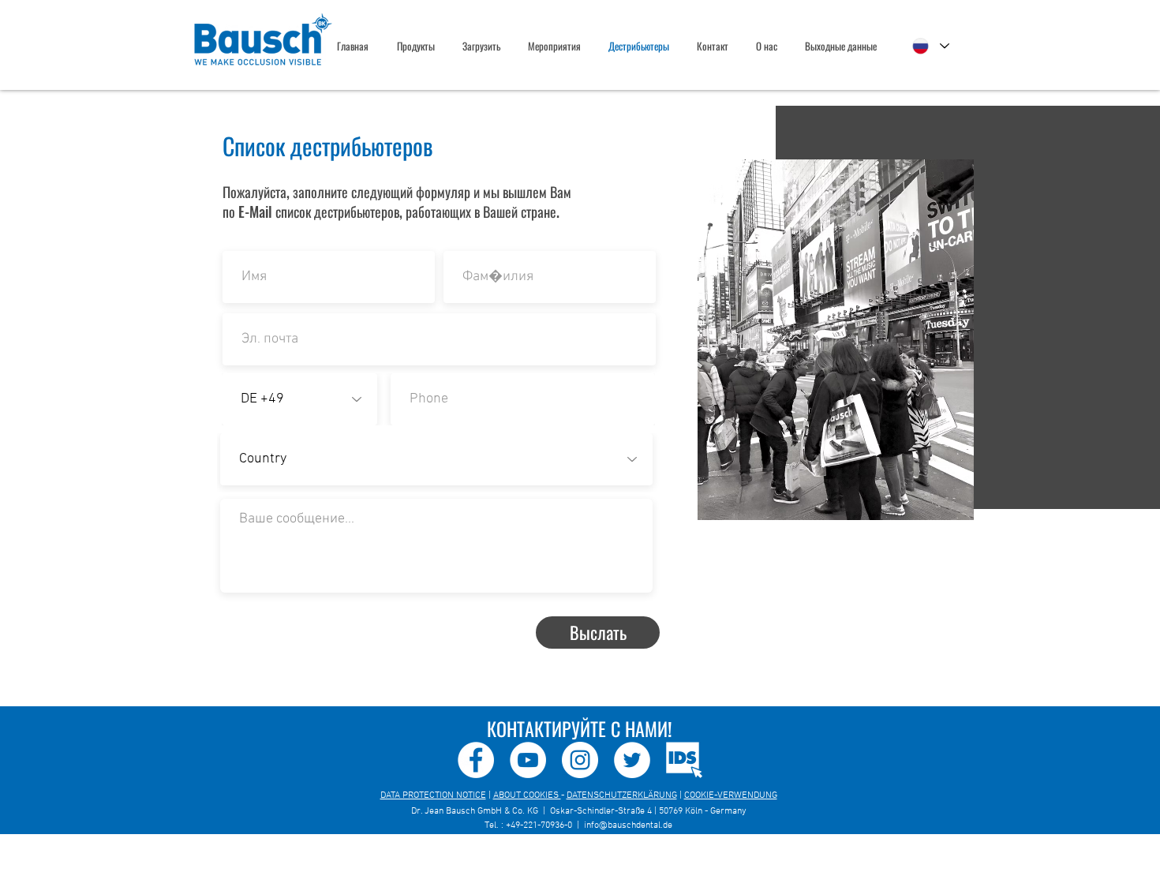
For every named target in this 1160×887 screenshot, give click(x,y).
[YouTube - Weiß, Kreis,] (528, 760)
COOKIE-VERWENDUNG (730, 795)
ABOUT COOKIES (527, 795)
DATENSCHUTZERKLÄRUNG (622, 795)
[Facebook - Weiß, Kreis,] (476, 760)
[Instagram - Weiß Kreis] (580, 760)
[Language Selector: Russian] (930, 46)
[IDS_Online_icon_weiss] (684, 760)
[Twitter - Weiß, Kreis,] (632, 760)
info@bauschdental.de (628, 825)
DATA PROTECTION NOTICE (433, 795)
